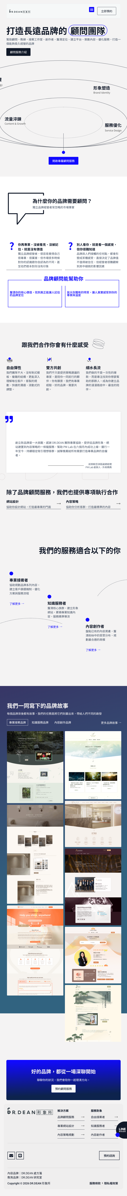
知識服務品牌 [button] (40, 722)
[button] (91, 9)
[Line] (20, 1155)
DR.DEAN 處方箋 (31, 1173)
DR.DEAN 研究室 (31, 1177)
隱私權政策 (111, 1183)
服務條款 (95, 1183)
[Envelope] (11, 1155)
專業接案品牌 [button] (17, 722)
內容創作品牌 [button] (62, 722)
